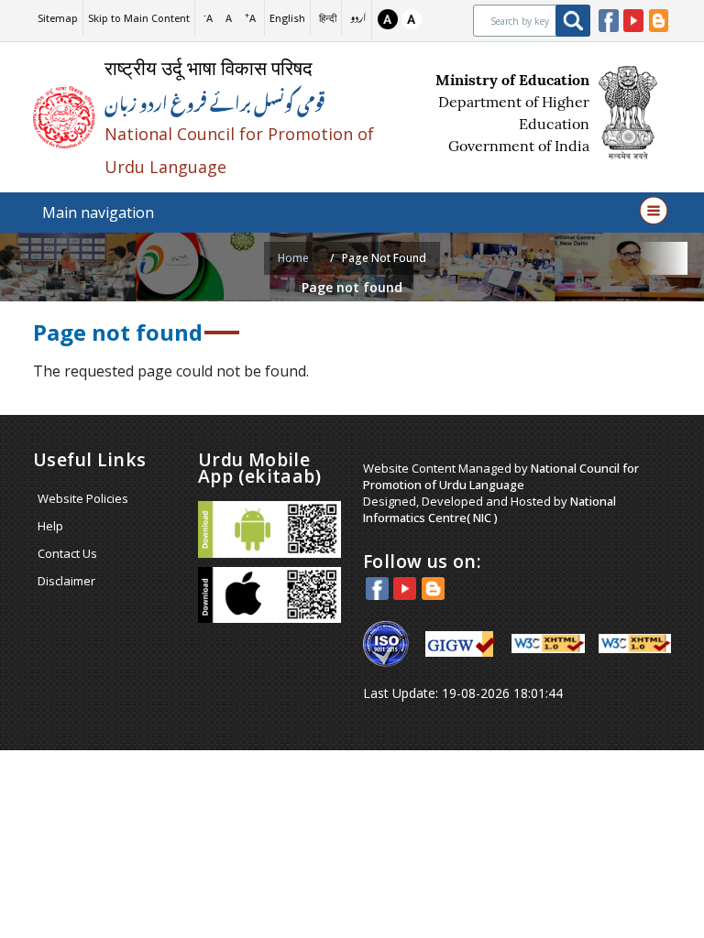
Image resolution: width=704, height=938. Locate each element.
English (287, 18)
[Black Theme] (388, 19)
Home (293, 258)
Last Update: (463, 693)
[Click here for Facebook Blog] (659, 20)
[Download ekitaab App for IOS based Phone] (269, 595)
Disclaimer (66, 581)
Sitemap (58, 18)
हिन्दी (327, 18)
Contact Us (67, 553)
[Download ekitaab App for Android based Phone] (269, 529)
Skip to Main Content (139, 18)
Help (50, 526)
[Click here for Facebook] (609, 20)
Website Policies (83, 498)
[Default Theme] (412, 19)
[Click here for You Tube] (633, 20)
